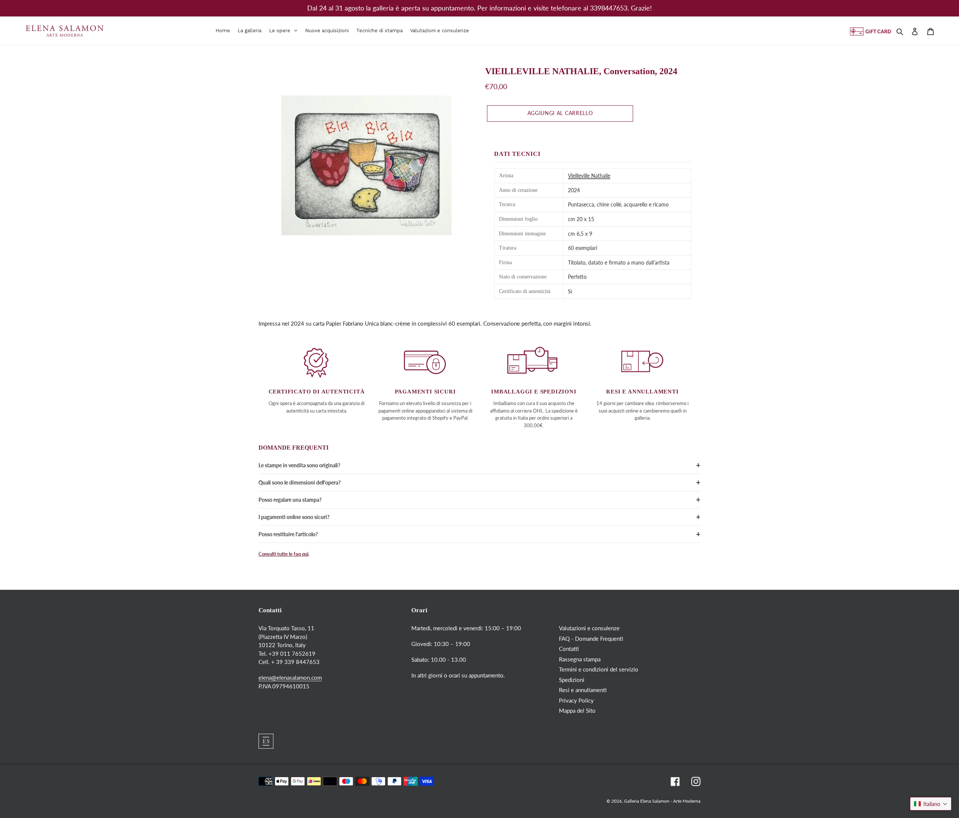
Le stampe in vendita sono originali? (299, 465)
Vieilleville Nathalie (589, 175)
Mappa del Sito (577, 710)
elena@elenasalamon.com (290, 677)
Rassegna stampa (579, 659)
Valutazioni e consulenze (589, 628)
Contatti (569, 648)
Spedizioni (571, 679)
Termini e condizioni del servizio (598, 669)
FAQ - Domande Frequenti (591, 638)
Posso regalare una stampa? (289, 499)
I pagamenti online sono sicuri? (293, 517)
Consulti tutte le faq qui (283, 554)
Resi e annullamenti (582, 689)
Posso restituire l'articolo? (288, 534)
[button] (930, 803)
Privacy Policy (576, 700)
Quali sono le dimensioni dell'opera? (299, 482)
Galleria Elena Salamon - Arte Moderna (662, 801)
